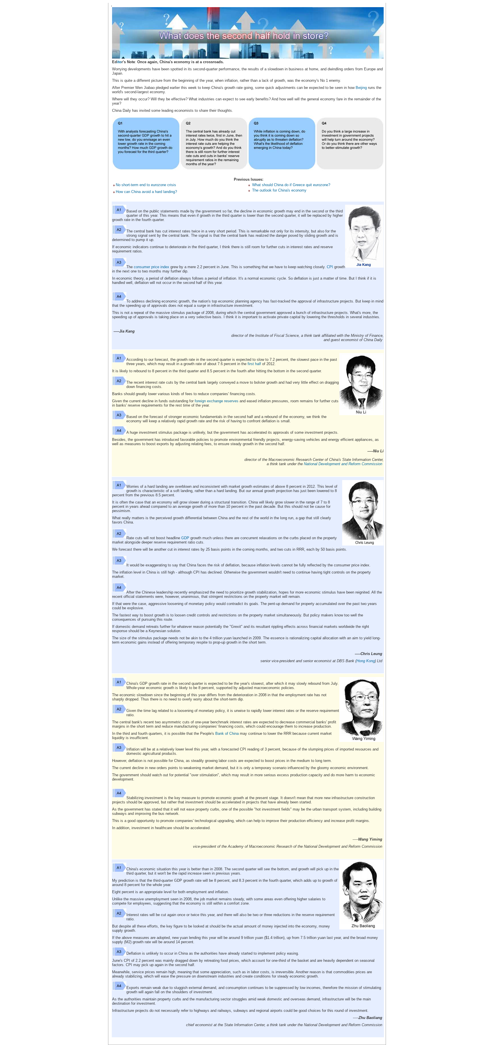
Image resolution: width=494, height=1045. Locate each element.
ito (119, 62)
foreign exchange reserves (216, 401)
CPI (330, 267)
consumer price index (151, 267)
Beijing (361, 87)
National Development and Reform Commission (343, 464)
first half (254, 364)
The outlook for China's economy (279, 190)
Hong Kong (365, 661)
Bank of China (227, 733)
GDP (185, 538)
